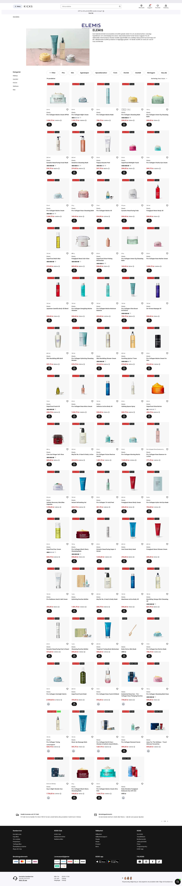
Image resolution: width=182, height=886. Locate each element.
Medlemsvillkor (58, 839)
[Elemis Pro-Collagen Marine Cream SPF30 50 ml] (58, 104)
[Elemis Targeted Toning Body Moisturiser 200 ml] (107, 637)
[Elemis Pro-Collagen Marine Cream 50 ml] (58, 200)
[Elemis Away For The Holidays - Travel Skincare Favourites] (157, 731)
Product (98, 844)
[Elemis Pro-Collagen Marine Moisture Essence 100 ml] (107, 299)
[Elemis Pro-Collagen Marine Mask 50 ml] (107, 104)
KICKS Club (57, 834)
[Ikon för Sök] (119, 6)
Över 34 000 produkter (122, 1)
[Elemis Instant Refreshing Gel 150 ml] (83, 491)
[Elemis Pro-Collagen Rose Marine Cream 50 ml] (157, 249)
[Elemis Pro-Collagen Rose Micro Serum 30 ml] (83, 396)
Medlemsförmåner (59, 837)
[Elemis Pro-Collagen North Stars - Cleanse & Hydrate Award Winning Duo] (107, 731)
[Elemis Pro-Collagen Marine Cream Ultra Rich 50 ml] (107, 778)
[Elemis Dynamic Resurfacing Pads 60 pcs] (132, 200)
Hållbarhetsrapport (101, 837)
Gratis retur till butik (104, 1)
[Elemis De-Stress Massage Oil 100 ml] (157, 299)
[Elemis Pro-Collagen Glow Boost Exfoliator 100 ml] (132, 299)
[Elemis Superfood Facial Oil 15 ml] (58, 396)
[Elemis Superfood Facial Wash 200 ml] (83, 684)
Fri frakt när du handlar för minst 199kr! (66, 1)
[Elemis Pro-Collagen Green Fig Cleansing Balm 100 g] (157, 104)
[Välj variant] (124, 125)
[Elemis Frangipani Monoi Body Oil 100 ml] (157, 200)
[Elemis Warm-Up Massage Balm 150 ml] (83, 731)
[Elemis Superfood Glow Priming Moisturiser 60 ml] (107, 249)
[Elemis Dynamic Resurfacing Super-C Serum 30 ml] (107, 540)
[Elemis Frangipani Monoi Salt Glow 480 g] (83, 249)
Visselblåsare (141, 837)
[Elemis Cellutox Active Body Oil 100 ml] (107, 396)
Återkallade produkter (19, 846)
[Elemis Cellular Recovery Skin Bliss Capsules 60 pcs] (58, 491)
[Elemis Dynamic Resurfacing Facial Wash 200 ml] (58, 152)
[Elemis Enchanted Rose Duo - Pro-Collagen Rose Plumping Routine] (132, 684)
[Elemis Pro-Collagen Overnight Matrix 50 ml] (58, 684)
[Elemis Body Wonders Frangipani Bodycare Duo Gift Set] (132, 778)
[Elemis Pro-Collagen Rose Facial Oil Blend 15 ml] (107, 684)
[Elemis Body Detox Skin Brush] (132, 637)
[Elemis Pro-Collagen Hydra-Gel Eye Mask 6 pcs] (157, 491)
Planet (97, 841)
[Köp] (49, 125)
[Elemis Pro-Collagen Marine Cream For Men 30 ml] (157, 348)
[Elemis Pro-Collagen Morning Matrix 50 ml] (132, 444)
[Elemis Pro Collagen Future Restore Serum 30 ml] (107, 444)
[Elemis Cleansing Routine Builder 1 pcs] (83, 637)
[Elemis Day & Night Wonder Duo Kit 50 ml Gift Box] (58, 778)
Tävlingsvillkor (17, 844)
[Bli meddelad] (48, 704)
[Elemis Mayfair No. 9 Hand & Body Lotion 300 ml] (83, 444)
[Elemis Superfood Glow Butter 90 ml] (157, 396)
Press (138, 844)
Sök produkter (66, 6)
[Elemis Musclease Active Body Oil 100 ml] (132, 590)
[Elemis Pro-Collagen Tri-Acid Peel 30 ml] (107, 491)
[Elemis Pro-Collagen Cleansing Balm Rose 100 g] (157, 684)
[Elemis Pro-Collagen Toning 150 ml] (58, 731)
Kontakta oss (17, 834)
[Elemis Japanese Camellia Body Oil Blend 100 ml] (58, 299)
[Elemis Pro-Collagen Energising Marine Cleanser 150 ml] (83, 299)
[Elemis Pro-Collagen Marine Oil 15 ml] (107, 200)
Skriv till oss (23, 880)
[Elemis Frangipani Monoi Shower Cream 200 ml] (157, 540)
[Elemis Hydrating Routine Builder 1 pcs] (83, 590)
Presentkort (16, 841)
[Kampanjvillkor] (61, 120)
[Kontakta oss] (178, 882)
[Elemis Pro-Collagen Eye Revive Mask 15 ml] (157, 637)
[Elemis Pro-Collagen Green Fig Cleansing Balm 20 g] (132, 249)
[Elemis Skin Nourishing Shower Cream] (107, 348)
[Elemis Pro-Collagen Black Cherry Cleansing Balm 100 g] (83, 540)
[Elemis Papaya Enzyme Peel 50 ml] (107, 152)
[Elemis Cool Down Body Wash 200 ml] (132, 540)
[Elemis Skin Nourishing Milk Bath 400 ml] (58, 348)
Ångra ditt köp (17, 849)
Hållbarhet (99, 834)
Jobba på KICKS (141, 841)
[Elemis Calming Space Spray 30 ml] (132, 396)
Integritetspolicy (142, 846)
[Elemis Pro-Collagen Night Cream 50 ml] (83, 104)
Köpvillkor (16, 837)
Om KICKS (140, 834)
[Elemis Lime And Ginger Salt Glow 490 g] (58, 444)
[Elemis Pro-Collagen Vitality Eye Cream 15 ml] (157, 152)
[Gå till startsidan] (28, 6)
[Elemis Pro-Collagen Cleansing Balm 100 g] (132, 104)
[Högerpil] (167, 821)
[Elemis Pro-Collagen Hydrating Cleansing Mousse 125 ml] (83, 348)
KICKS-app (140, 849)
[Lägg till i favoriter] (67, 109)
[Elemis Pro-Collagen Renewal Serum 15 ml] (132, 731)
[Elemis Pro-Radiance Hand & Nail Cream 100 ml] (58, 590)
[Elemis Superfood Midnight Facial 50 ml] (132, 152)
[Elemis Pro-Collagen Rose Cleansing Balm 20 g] (83, 200)
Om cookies (16, 839)
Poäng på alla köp (88, 1)
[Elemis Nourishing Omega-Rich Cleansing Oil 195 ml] (157, 590)
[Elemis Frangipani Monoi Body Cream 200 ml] (132, 491)
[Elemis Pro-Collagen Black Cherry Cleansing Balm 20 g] (83, 778)
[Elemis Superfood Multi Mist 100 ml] (58, 249)
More (97, 846)
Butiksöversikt (141, 839)
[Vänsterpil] (161, 821)
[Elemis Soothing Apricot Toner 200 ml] (132, 348)
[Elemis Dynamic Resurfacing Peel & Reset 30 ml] (58, 637)
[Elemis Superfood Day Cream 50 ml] (58, 540)
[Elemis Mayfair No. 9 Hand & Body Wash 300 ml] (107, 590)
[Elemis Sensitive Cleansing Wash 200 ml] (83, 152)
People (98, 839)
